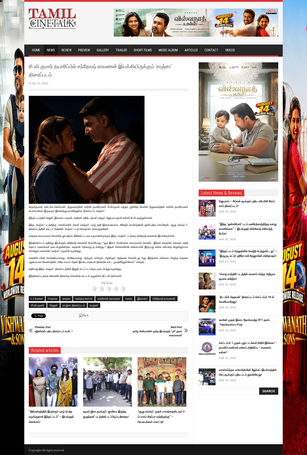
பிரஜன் (53, 305)
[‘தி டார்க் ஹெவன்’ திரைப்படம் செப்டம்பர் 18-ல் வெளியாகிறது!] (207, 304)
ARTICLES (191, 50)
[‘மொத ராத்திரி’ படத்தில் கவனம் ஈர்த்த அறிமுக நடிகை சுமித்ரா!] (207, 281)
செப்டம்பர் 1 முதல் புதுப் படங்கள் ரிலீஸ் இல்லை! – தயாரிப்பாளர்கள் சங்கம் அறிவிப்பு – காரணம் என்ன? (248, 347)
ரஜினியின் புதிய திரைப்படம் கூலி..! (53, 329)
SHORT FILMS (143, 50)
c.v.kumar (37, 298)
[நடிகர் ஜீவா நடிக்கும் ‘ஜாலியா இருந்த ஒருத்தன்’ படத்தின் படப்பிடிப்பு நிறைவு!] (108, 382)
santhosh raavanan (109, 298)
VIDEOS (230, 50)
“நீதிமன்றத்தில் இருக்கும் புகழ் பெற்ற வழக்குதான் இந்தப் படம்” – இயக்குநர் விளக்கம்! (51, 417)
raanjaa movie (83, 298)
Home (36, 50)
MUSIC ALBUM (168, 50)
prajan (66, 298)
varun (128, 298)
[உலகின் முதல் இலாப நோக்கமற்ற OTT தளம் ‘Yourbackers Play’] (207, 326)
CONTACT (211, 50)
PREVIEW (84, 50)
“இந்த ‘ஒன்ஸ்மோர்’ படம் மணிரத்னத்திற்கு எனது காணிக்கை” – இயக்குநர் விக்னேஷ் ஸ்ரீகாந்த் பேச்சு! (248, 228)
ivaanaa (52, 298)
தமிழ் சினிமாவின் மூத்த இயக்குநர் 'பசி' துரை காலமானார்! (157, 331)
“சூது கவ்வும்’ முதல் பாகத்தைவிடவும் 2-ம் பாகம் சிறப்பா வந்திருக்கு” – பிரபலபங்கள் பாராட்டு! (162, 417)
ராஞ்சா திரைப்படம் (74, 305)
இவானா (142, 298)
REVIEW (66, 50)
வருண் (94, 305)
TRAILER (121, 50)
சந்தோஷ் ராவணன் (164, 298)
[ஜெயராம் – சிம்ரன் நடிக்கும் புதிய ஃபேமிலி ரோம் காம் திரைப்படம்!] (207, 208)
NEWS (51, 50)
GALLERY (103, 50)
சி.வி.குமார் (37, 305)
